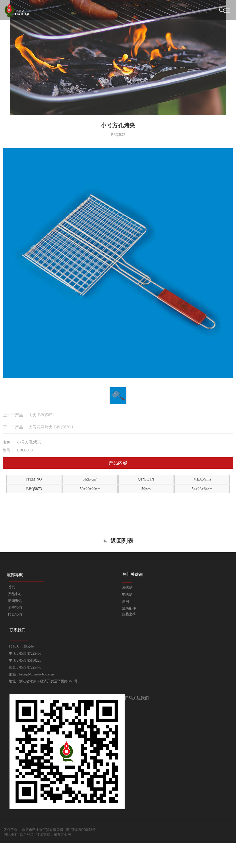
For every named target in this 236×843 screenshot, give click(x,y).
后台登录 (27, 835)
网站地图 (10, 835)
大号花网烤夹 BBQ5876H (50, 427)
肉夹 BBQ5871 (41, 415)
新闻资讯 (15, 601)
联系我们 (15, 615)
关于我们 (15, 608)
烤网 (125, 601)
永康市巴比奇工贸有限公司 (42, 830)
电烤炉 (127, 595)
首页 (11, 587)
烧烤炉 (127, 588)
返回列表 (121, 541)
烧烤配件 (129, 608)
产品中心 (15, 594)
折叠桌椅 (129, 614)
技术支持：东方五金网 (53, 835)
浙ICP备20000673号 (81, 830)
